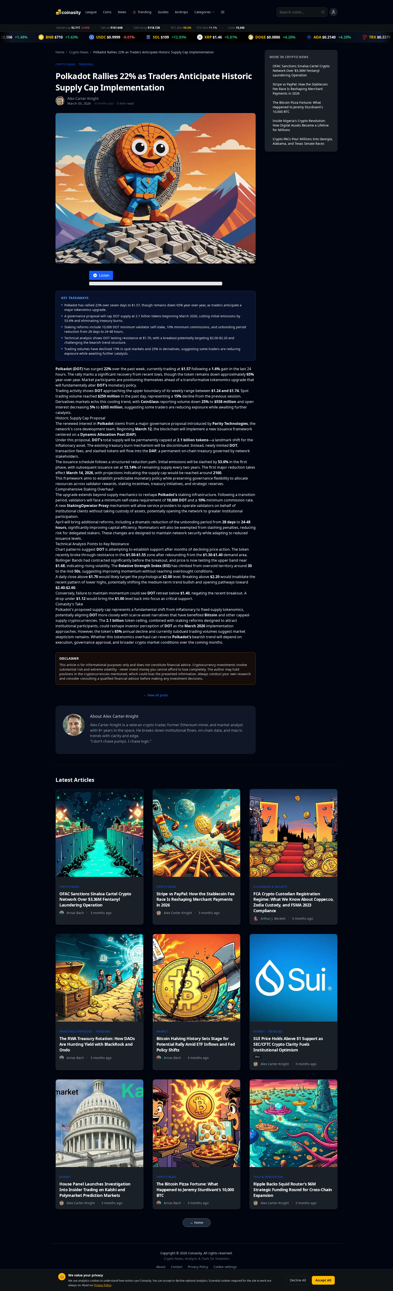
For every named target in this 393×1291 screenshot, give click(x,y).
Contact (176, 1267)
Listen (104, 275)
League (91, 12)
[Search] (324, 12)
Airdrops (181, 12)
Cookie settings (225, 1267)
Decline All (298, 1280)
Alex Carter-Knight (83, 98)
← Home (196, 1222)
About (160, 1267)
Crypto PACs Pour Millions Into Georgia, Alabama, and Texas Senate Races (303, 141)
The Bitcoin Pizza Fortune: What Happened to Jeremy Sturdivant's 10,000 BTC (298, 107)
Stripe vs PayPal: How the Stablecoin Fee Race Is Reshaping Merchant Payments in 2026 (300, 89)
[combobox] (302, 12)
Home (59, 52)
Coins (107, 12)
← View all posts (155, 695)
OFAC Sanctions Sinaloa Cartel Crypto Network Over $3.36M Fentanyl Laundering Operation (301, 70)
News (122, 12)
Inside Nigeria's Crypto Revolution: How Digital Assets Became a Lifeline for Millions (301, 125)
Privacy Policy (198, 1267)
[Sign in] (333, 12)
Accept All (323, 1280)
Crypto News (78, 52)
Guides (163, 12)
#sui (257, 1056)
